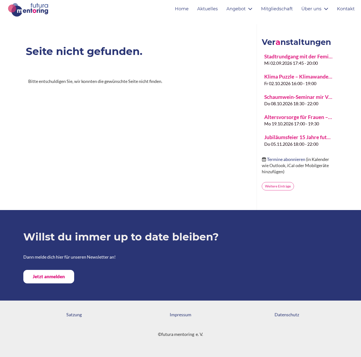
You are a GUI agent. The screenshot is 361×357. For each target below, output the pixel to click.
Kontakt (346, 9)
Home (182, 9)
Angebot (236, 9)
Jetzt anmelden (49, 276)
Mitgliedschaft (277, 9)
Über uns (311, 9)
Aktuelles (207, 9)
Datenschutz (287, 314)
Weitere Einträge (278, 186)
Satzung (74, 314)
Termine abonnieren (286, 159)
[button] (298, 59)
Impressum (180, 314)
